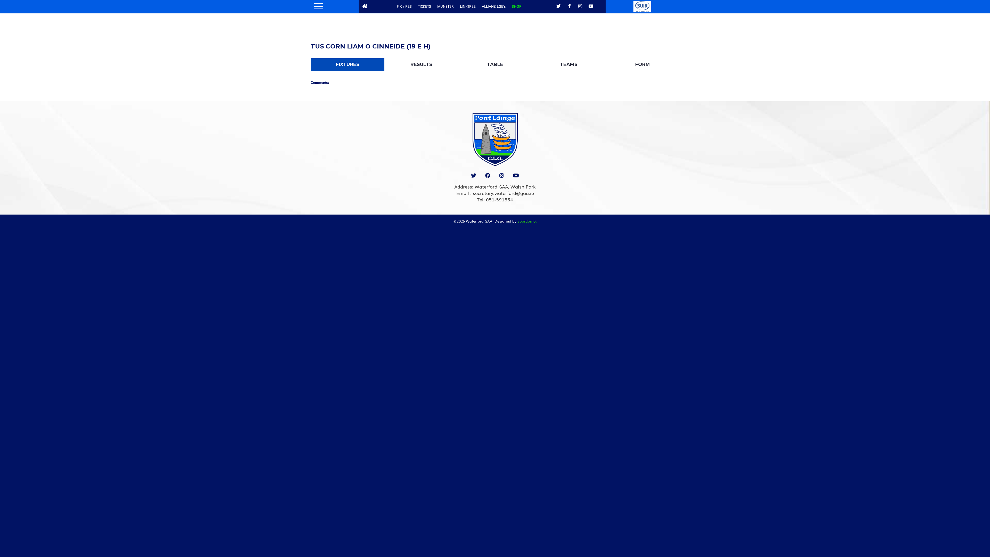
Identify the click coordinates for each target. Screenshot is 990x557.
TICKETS (424, 6)
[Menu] (317, 6)
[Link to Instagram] (580, 6)
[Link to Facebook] (569, 6)
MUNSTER (445, 6)
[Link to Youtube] (591, 6)
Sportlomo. (527, 221)
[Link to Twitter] (558, 6)
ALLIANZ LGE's (494, 6)
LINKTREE (468, 6)
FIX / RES (404, 6)
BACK (665, 40)
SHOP (516, 6)
